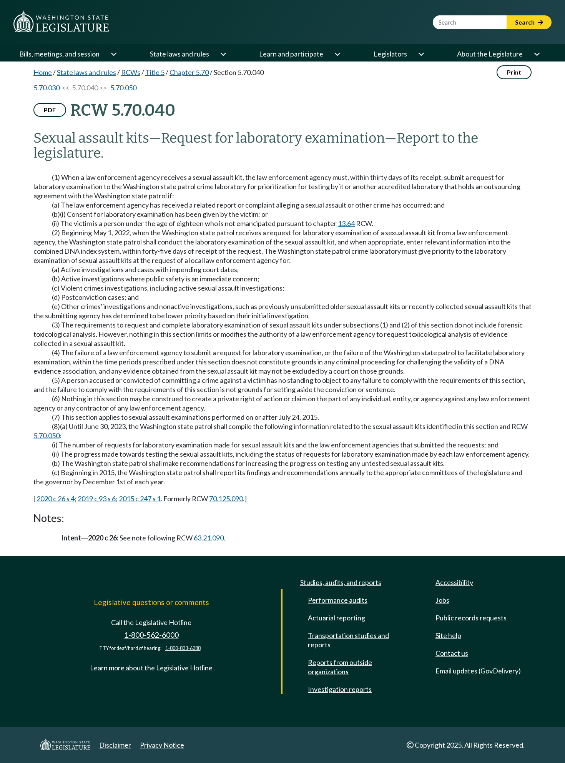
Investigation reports (340, 689)
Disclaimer (115, 745)
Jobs (442, 600)
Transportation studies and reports (348, 640)
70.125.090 (226, 498)
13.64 (346, 223)
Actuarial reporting (336, 617)
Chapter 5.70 (189, 72)
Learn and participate (291, 54)
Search (525, 22)
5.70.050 (123, 87)
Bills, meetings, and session (59, 54)
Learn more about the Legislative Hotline (151, 667)
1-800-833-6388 (183, 648)
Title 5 (155, 72)
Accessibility (454, 582)
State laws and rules (179, 54)
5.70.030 (46, 87)
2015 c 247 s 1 (140, 498)
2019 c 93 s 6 (97, 498)
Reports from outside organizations (340, 667)
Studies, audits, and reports (340, 582)
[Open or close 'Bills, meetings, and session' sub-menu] (113, 54)
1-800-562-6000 (151, 634)
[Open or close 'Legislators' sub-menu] (421, 54)
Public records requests (471, 617)
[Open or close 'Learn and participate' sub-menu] (337, 54)
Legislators (390, 54)
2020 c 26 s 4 (56, 498)
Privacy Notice (162, 745)
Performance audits (337, 600)
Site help (448, 635)
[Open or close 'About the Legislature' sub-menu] (536, 54)
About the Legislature (490, 54)
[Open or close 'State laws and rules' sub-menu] (223, 54)
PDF (50, 109)
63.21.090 (209, 538)
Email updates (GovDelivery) (478, 671)
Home (42, 72)
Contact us (451, 653)
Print (514, 72)
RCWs (130, 72)
